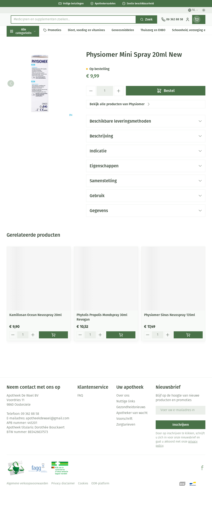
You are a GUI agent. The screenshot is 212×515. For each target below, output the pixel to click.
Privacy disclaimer (63, 483)
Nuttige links (125, 401)
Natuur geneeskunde (33, 98)
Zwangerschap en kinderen (33, 78)
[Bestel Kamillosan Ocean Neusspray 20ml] (53, 334)
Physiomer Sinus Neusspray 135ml (169, 315)
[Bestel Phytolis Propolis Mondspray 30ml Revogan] (120, 334)
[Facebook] (202, 468)
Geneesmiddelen (33, 127)
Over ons (122, 395)
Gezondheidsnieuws (130, 407)
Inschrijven (180, 425)
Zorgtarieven (125, 424)
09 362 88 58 (30, 414)
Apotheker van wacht (132, 413)
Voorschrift (124, 419)
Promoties (17, 40)
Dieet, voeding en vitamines (33, 64)
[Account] (188, 19)
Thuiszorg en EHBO (33, 108)
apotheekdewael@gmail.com (47, 418)
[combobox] (73, 19)
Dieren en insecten (33, 117)
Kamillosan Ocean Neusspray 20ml (35, 315)
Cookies (83, 483)
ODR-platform (100, 483)
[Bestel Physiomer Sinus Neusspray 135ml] (188, 334)
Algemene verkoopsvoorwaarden (27, 483)
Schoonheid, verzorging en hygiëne (33, 51)
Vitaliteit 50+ (33, 89)
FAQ (80, 395)
